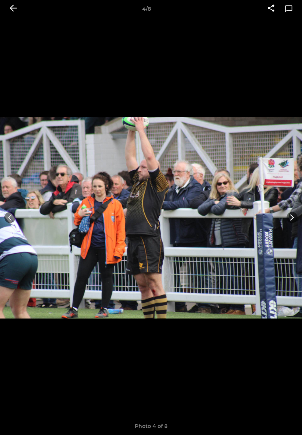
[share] (271, 9)
